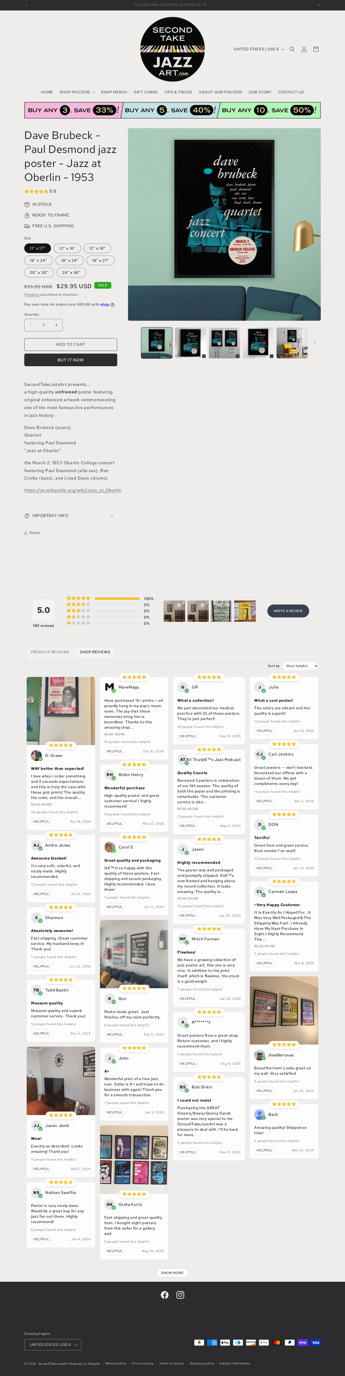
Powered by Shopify (84, 1363)
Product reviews (50, 651)
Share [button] (35, 532)
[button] (77, 92)
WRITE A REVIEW (288, 611)
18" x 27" (100, 260)
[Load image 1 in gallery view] (156, 342)
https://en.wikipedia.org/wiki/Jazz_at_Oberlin (73, 490)
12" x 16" (67, 248)
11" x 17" (37, 248)
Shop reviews (95, 651)
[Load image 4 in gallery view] (258, 342)
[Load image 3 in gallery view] (224, 342)
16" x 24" (38, 260)
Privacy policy (143, 1363)
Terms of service (171, 1363)
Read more (41, 804)
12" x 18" (97, 248)
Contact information (234, 1363)
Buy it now (71, 360)
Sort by (274, 666)
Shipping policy (202, 1363)
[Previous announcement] (26, 5)
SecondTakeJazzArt (53, 1363)
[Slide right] (315, 343)
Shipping (31, 294)
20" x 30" (39, 272)
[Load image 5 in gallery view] (292, 342)
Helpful (41, 821)
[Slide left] (134, 343)
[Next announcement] (319, 5)
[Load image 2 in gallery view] (190, 342)
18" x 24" (69, 260)
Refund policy (116, 1363)
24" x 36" (71, 272)
